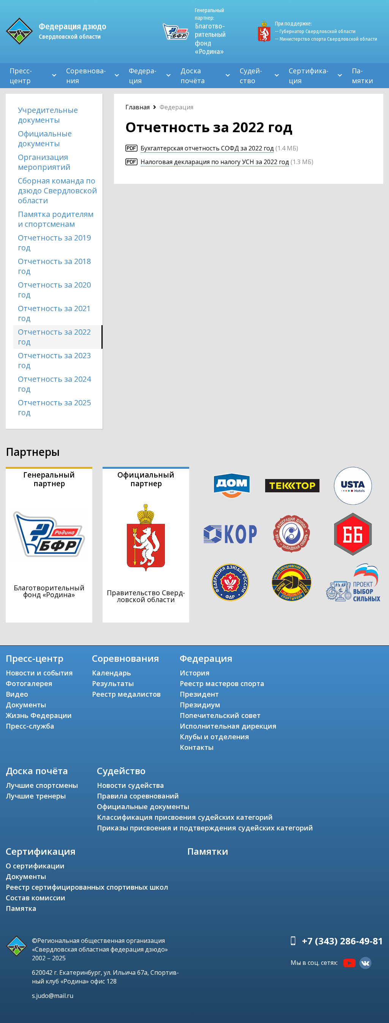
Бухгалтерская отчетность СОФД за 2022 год (207, 148)
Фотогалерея (29, 683)
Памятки (362, 75)
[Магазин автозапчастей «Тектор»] (292, 486)
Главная (137, 107)
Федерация (143, 75)
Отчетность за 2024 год (54, 384)
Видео (17, 694)
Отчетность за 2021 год (54, 313)
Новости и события (39, 672)
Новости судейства (130, 785)
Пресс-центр (20, 75)
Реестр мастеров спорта (222, 683)
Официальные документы (45, 138)
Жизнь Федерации (39, 715)
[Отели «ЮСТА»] (353, 486)
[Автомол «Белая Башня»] (353, 534)
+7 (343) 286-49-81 (342, 940)
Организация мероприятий (44, 162)
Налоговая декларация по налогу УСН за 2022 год (215, 162)
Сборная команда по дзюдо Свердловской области (57, 191)
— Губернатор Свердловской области (315, 31)
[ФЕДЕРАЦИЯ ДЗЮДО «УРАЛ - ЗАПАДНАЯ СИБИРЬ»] (291, 534)
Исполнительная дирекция (228, 725)
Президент (199, 694)
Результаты (113, 683)
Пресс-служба (30, 725)
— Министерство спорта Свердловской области (326, 39)
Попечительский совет (220, 715)
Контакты (196, 747)
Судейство (251, 75)
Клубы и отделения (214, 736)
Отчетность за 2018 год (54, 266)
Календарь (111, 672)
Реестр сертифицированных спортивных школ (87, 887)
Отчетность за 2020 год (54, 290)
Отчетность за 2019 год (54, 242)
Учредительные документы (48, 115)
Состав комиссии (35, 897)
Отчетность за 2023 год (54, 360)
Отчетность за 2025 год (54, 407)
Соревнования (86, 75)
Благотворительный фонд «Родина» (210, 31)
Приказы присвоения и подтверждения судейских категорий (205, 827)
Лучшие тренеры (36, 795)
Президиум (200, 704)
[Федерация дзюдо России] (230, 582)
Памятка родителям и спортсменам (55, 219)
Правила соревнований (138, 795)
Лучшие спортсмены (42, 785)
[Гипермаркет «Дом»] (231, 485)
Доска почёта (192, 75)
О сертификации (35, 865)
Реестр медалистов (126, 694)
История (195, 672)
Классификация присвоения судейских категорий (185, 817)
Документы (26, 704)
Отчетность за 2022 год (54, 337)
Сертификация (309, 75)
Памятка (21, 908)
